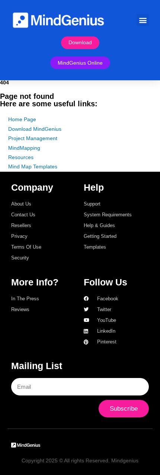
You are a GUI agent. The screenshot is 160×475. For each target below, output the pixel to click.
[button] (143, 20)
